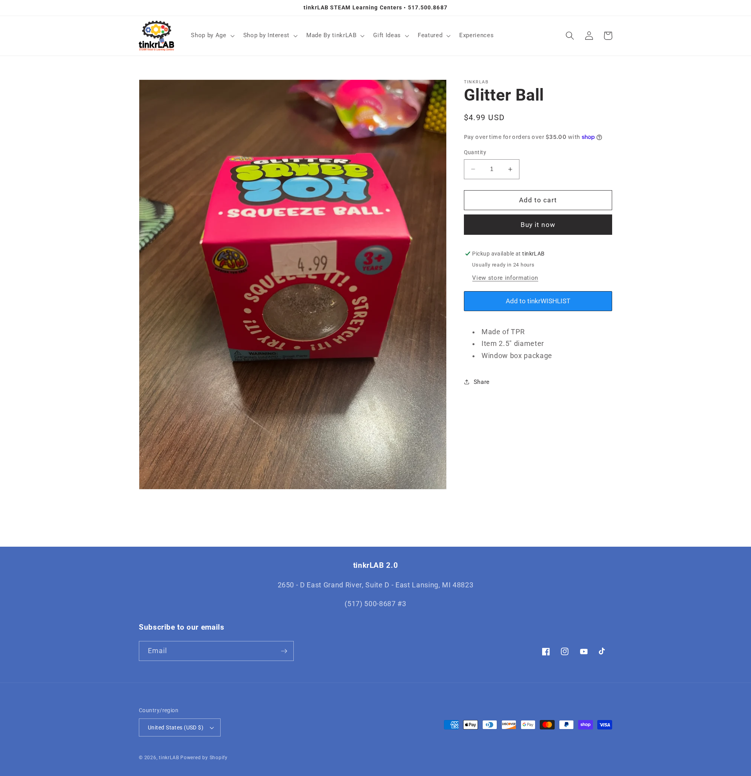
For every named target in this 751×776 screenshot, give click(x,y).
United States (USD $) (175, 727)
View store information (505, 277)
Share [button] (482, 381)
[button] (212, 36)
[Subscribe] (284, 651)
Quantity (475, 152)
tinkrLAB (169, 757)
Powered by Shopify (204, 757)
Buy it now (538, 225)
